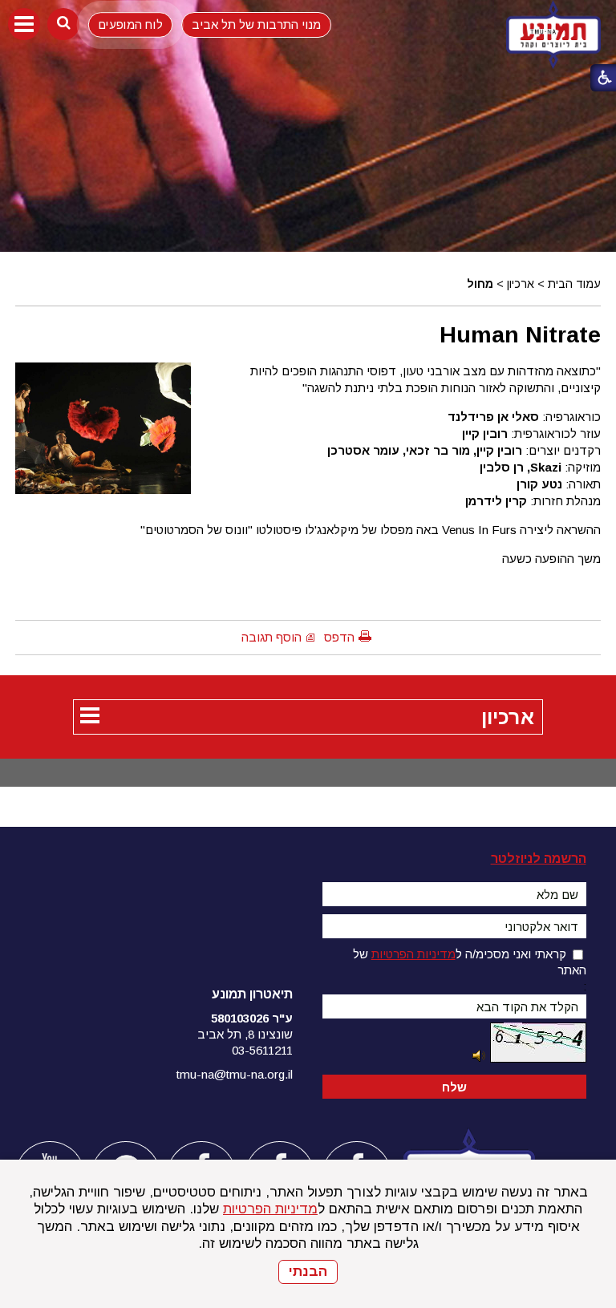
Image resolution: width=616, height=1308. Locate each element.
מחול (480, 283)
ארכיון (520, 283)
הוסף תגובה (271, 637)
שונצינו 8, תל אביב (245, 1034)
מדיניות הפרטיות (270, 1209)
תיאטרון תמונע (252, 994)
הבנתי (308, 1271)
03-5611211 (262, 1050)
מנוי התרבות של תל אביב (256, 24)
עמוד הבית (574, 283)
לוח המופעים (130, 24)
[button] (24, 24)
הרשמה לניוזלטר (538, 858)
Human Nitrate (520, 334)
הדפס (339, 637)
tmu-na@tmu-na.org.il (234, 1074)
